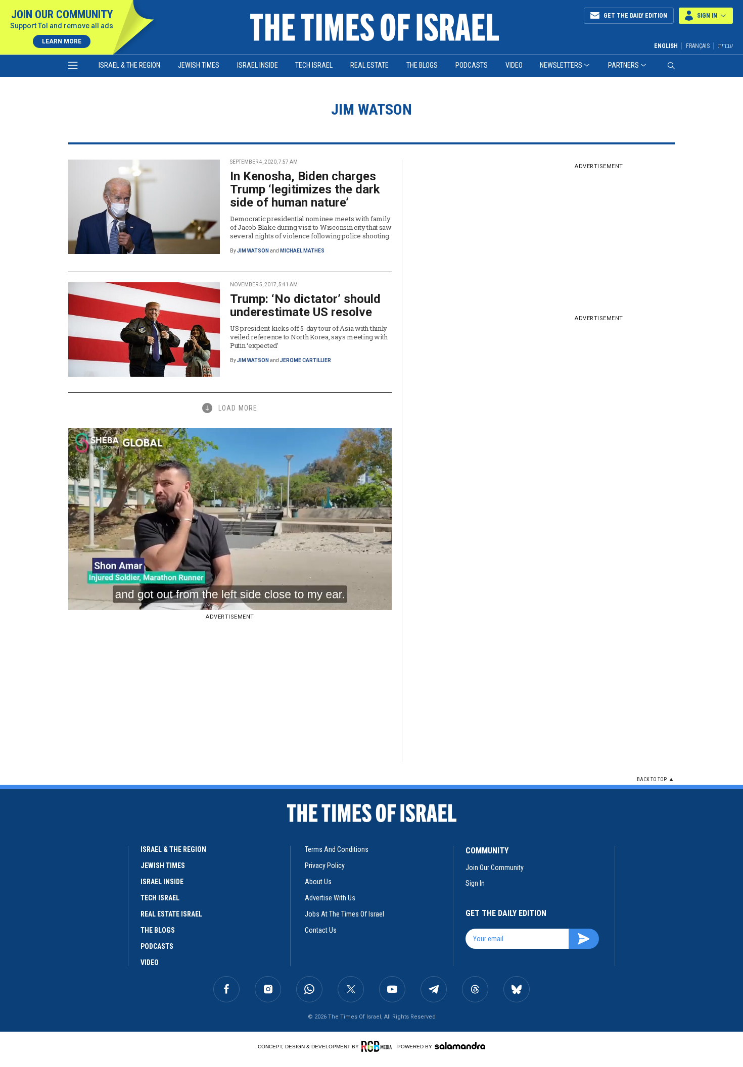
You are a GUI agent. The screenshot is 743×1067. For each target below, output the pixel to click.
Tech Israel (314, 65)
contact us (321, 930)
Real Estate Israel (171, 914)
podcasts (157, 946)
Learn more (61, 41)
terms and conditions (336, 849)
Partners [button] (623, 65)
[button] (706, 16)
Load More (237, 408)
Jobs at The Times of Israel (344, 914)
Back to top (652, 779)
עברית (725, 45)
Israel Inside (257, 65)
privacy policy (325, 865)
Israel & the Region (129, 65)
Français (698, 45)
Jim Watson (253, 250)
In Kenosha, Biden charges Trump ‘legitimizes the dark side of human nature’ (305, 189)
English (666, 45)
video (150, 962)
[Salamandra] (460, 1045)
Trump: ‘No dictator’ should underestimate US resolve (305, 305)
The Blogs (422, 65)
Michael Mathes (302, 250)
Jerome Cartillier (305, 360)
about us (318, 882)
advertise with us (330, 898)
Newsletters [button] (561, 65)
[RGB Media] (378, 1046)
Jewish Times (198, 65)
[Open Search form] (671, 66)
